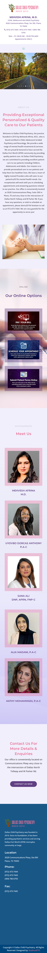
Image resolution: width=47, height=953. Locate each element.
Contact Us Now (23, 784)
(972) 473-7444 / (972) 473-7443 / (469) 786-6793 (23, 31)
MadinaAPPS (34, 950)
